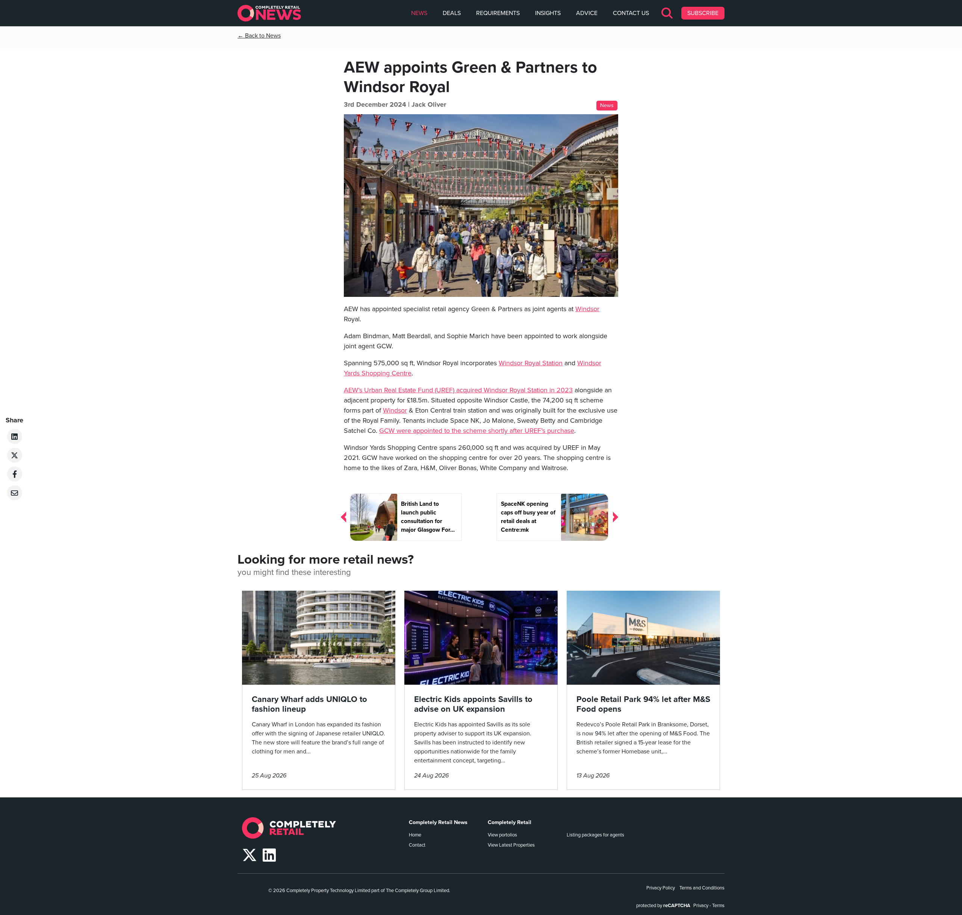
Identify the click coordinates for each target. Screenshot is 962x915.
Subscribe (702, 13)
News (419, 13)
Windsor (587, 309)
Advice (586, 13)
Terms (718, 906)
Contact (417, 845)
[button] (667, 13)
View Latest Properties (511, 845)
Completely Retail (509, 822)
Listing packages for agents (595, 835)
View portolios (502, 835)
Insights (548, 13)
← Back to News (259, 35)
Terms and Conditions (702, 888)
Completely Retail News (438, 822)
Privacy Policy (660, 888)
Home (415, 835)
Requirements (498, 13)
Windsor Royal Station (531, 363)
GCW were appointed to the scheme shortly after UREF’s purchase (476, 430)
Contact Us (631, 13)
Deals (452, 13)
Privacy (700, 906)
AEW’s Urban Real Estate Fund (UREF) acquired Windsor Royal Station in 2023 (458, 390)
